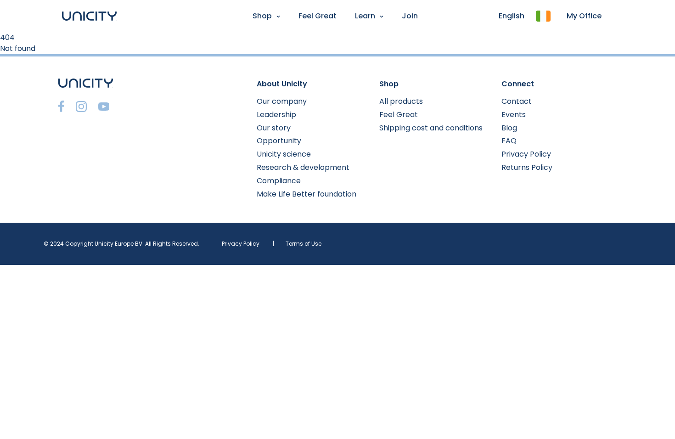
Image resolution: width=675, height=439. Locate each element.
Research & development (303, 167)
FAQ (509, 140)
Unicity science (284, 154)
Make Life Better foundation (306, 194)
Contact (516, 101)
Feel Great (317, 16)
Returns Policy (526, 167)
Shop (262, 16)
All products (401, 101)
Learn (365, 16)
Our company (282, 101)
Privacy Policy (526, 154)
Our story (274, 128)
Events (513, 114)
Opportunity (279, 140)
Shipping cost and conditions (431, 128)
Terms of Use (303, 244)
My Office (584, 16)
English (511, 16)
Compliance (279, 180)
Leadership (276, 114)
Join (410, 16)
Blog (509, 128)
